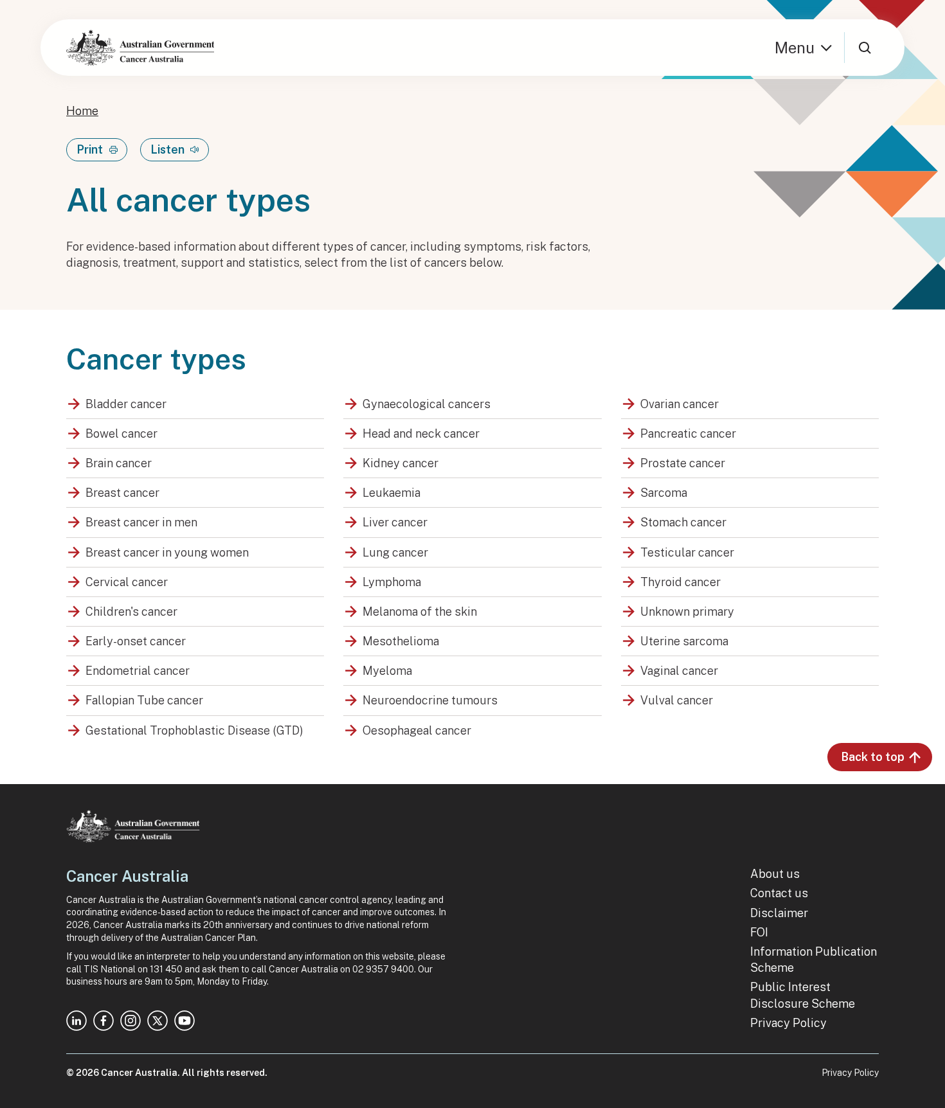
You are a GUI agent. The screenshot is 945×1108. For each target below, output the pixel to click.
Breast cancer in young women (167, 552)
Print (89, 149)
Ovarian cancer (679, 404)
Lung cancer (395, 552)
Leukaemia (391, 492)
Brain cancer (119, 463)
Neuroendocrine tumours (430, 700)
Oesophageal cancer (417, 730)
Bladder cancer (126, 404)
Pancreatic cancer (688, 433)
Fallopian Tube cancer (144, 700)
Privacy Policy (788, 1023)
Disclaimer (779, 913)
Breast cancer (122, 492)
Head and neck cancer (421, 433)
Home (82, 111)
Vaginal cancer (679, 670)
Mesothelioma (401, 641)
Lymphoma (392, 582)
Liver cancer (395, 522)
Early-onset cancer (136, 641)
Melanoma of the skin (420, 611)
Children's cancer (131, 611)
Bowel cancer (122, 433)
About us (775, 873)
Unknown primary (687, 611)
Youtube (184, 1020)
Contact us (779, 893)
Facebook (103, 1020)
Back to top (873, 757)
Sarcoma (663, 492)
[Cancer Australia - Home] (140, 48)
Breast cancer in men (141, 522)
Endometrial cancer (138, 670)
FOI (759, 932)
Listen (167, 149)
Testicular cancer (687, 552)
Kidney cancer (400, 463)
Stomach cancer (683, 522)
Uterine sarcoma (684, 641)
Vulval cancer (676, 700)
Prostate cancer (682, 463)
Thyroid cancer (680, 582)
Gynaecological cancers (427, 404)
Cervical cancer (127, 582)
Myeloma (387, 670)
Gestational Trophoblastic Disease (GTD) (194, 730)
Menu (795, 48)
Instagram (130, 1020)
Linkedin (76, 1020)
